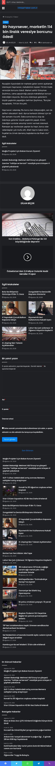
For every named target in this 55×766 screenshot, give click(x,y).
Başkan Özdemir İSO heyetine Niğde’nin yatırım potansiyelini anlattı (33, 616)
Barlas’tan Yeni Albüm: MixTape (17, 553)
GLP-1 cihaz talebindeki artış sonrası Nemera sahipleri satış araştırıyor (24, 479)
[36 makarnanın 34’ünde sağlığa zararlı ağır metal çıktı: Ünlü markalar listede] (10, 570)
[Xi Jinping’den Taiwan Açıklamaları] (14, 334)
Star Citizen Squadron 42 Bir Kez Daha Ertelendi (25, 498)
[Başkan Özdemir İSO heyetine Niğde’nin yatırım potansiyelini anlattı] (10, 617)
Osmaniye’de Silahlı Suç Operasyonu (30, 592)
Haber (15, 17)
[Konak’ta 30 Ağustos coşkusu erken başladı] (10, 491)
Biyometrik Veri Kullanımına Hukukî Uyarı (40, 318)
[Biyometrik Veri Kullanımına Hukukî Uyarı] (41, 308)
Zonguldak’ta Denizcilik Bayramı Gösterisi (40, 293)
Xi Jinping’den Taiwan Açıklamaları (12, 344)
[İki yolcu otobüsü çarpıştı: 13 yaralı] (10, 605)
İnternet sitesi (7, 419)
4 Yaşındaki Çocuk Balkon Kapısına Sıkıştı (14, 318)
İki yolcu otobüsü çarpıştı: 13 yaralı (35, 602)
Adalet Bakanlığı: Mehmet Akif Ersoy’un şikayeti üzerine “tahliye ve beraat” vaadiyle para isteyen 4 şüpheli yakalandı (26, 163)
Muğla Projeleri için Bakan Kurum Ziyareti (21, 151)
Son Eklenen (27, 450)
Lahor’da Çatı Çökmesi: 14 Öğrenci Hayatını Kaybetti (41, 329)
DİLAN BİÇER (11, 43)
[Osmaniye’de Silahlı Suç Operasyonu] (10, 594)
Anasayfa (8, 17)
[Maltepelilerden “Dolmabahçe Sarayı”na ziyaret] (10, 583)
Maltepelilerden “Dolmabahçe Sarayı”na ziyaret (33, 580)
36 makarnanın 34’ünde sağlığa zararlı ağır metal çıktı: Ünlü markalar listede (33, 570)
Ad (4, 400)
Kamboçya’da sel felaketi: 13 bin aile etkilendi (24, 644)
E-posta (6, 409)
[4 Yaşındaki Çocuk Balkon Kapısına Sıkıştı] (14, 308)
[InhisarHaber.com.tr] (27, 7)
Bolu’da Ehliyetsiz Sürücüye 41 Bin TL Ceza (13, 293)
